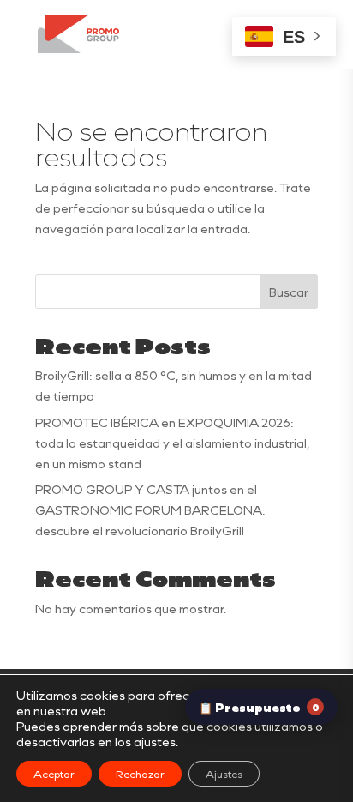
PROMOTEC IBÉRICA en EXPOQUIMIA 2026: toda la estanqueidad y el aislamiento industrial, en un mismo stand (172, 443)
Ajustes (224, 774)
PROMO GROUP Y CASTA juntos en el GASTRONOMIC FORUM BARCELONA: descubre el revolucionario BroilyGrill (150, 510)
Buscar (288, 292)
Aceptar (54, 774)
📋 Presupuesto (259, 707)
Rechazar (140, 774)
